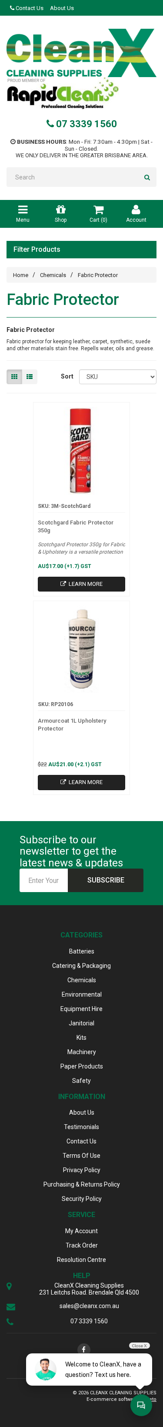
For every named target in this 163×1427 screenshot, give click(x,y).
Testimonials (81, 1126)
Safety (81, 1080)
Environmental (82, 994)
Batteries (81, 951)
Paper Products (81, 1066)
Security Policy (82, 1198)
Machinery (81, 1051)
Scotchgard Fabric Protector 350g (75, 526)
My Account (81, 1230)
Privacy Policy (81, 1170)
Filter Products (36, 250)
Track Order (82, 1245)
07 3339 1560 (85, 123)
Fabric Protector (98, 275)
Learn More (85, 584)
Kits (81, 1037)
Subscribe (105, 880)
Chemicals (53, 275)
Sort (67, 376)
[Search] (147, 177)
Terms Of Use (81, 1155)
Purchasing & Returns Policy (81, 1184)
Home (20, 275)
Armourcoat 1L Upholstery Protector (72, 724)
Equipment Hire (81, 1008)
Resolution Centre (81, 1259)
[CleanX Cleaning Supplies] (81, 53)
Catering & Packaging (81, 965)
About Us (62, 8)
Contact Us (28, 8)
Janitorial (81, 1023)
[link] (83, 1349)
